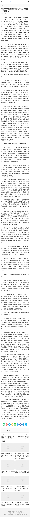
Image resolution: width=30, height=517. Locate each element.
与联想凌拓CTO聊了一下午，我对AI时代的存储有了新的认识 (22, 488)
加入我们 (17, 513)
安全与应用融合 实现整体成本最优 (23, 437)
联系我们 (22, 513)
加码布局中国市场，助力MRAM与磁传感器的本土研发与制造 (8, 504)
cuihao (8, 430)
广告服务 (13, 513)
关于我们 (8, 513)
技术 (2, 5)
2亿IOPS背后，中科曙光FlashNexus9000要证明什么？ (22, 472)
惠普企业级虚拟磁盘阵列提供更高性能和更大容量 (7, 437)
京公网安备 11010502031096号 (20, 514)
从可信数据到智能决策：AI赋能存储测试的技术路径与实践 (8, 455)
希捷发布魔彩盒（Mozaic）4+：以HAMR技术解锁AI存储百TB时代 (22, 504)
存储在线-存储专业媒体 (15, 2)
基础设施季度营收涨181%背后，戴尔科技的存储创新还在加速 (8, 488)
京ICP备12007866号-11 (8, 514)
